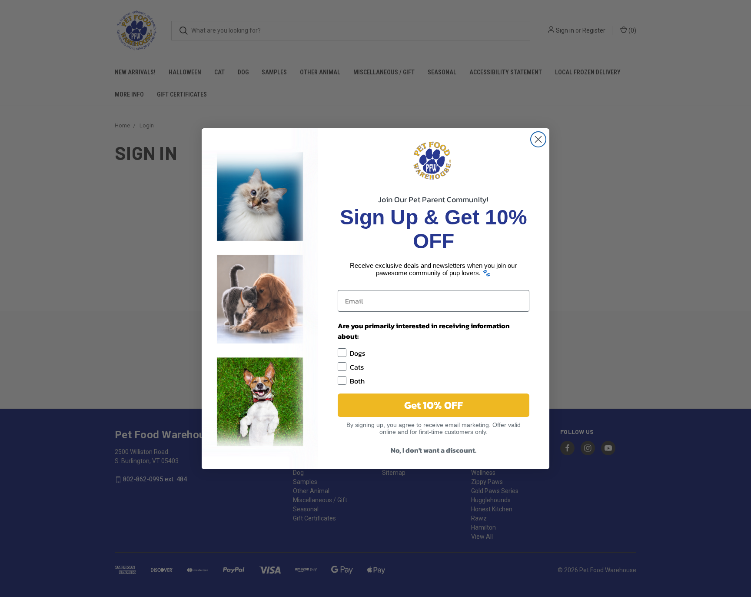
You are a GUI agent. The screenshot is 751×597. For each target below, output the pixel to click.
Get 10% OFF (433, 405)
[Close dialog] (538, 139)
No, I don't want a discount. (433, 450)
